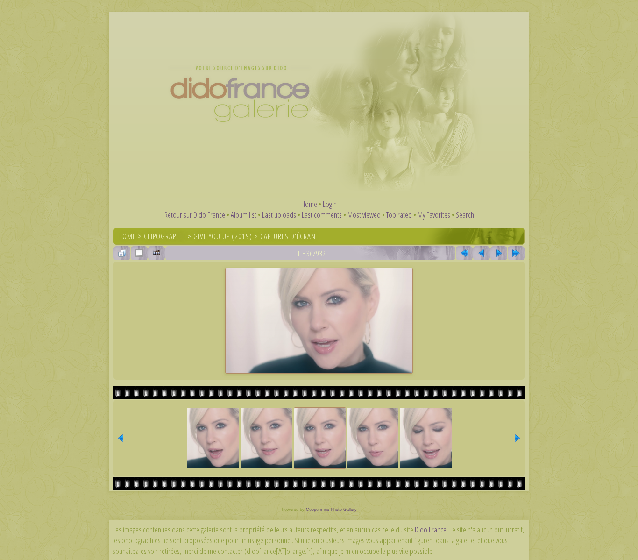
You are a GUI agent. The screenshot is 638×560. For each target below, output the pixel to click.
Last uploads (279, 214)
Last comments (322, 214)
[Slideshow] (156, 253)
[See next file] (498, 253)
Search (465, 214)
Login (330, 203)
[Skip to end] (516, 253)
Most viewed (364, 214)
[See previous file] (481, 253)
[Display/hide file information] (139, 253)
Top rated (399, 214)
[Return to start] (464, 253)
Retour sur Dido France (194, 214)
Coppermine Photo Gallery (331, 509)
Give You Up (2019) (222, 236)
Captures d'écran (288, 236)
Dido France (431, 529)
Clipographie (164, 236)
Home (309, 203)
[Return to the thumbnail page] (121, 253)
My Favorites (434, 214)
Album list (243, 214)
